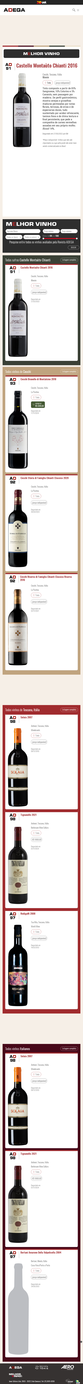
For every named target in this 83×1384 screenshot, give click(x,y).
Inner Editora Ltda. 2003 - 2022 (19, 1381)
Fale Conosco (36, 1381)
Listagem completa (69, 259)
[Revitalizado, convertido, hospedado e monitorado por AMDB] (78, 1381)
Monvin (46, 77)
